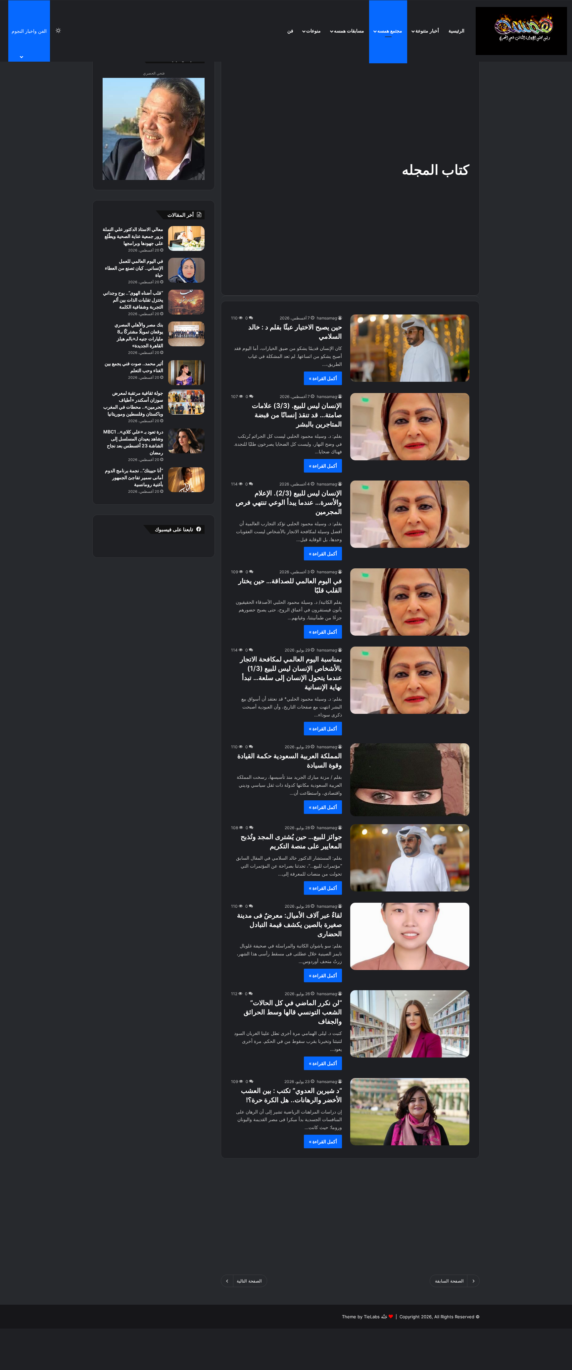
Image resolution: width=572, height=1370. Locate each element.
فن (290, 31)
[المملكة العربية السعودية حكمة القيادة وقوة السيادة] (409, 779)
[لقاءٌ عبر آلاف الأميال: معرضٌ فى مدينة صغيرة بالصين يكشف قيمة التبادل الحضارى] (409, 936)
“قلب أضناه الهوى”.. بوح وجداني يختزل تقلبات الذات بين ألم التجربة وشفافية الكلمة (133, 300)
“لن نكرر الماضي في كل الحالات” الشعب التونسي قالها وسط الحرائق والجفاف (293, 1012)
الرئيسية (456, 31)
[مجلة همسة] (521, 31)
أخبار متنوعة (427, 31)
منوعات (313, 31)
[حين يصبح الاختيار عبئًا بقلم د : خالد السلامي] (409, 348)
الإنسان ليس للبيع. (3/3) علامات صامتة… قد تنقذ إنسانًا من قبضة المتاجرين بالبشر (297, 415)
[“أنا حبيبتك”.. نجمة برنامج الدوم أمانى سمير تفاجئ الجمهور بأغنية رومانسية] (186, 479)
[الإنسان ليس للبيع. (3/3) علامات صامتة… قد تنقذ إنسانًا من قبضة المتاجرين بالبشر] (409, 426)
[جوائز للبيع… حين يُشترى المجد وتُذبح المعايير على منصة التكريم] (409, 857)
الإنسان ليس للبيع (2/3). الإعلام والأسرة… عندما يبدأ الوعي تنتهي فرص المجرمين (289, 502)
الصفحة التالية (249, 1281)
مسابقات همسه (349, 31)
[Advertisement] (350, 107)
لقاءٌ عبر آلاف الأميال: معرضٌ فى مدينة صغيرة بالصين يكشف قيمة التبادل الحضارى (289, 924)
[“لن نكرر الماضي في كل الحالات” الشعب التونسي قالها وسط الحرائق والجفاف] (409, 1023)
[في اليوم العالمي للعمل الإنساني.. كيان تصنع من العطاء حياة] (186, 270)
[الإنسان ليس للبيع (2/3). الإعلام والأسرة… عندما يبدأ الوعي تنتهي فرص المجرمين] (409, 514)
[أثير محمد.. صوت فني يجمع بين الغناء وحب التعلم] (186, 372)
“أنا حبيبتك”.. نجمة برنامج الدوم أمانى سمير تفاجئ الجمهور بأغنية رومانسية (134, 477)
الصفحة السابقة (449, 1281)
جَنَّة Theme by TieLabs (364, 1316)
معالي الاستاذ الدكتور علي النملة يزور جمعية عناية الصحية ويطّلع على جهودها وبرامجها (133, 236)
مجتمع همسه (389, 31)
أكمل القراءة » (323, 378)
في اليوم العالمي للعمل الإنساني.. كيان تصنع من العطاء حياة (134, 268)
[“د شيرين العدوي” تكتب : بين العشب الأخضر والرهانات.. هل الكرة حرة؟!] (409, 1111)
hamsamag (327, 317)
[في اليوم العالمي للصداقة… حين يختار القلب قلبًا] (409, 602)
